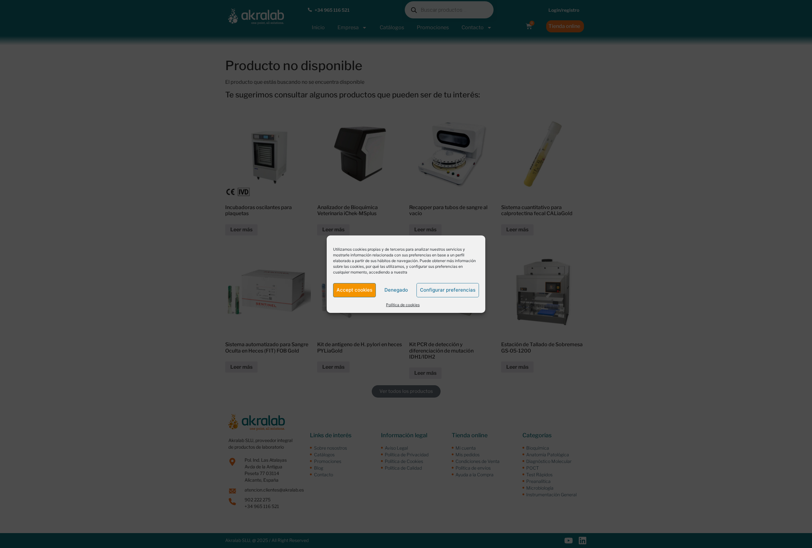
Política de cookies (403, 304)
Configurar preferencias (447, 290)
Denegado (396, 290)
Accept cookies (354, 290)
